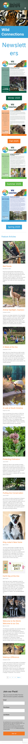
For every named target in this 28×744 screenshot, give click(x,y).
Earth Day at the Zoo (11, 576)
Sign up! (14, 733)
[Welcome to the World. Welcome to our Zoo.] (14, 607)
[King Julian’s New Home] (14, 525)
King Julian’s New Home (12, 542)
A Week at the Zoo (10, 347)
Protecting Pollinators (11, 459)
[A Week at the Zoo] (14, 335)
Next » (19, 677)
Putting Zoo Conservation (13, 493)
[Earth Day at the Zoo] (14, 566)
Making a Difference (11, 657)
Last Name (6, 714)
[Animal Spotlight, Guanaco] (14, 295)
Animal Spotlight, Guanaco (13, 310)
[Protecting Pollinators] (14, 441)
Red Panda (7, 266)
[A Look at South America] (14, 385)
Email (4, 700)
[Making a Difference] (14, 648)
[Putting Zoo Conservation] (14, 483)
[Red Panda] (14, 252)
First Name (6, 707)
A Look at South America (13, 408)
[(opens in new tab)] (14, 205)
